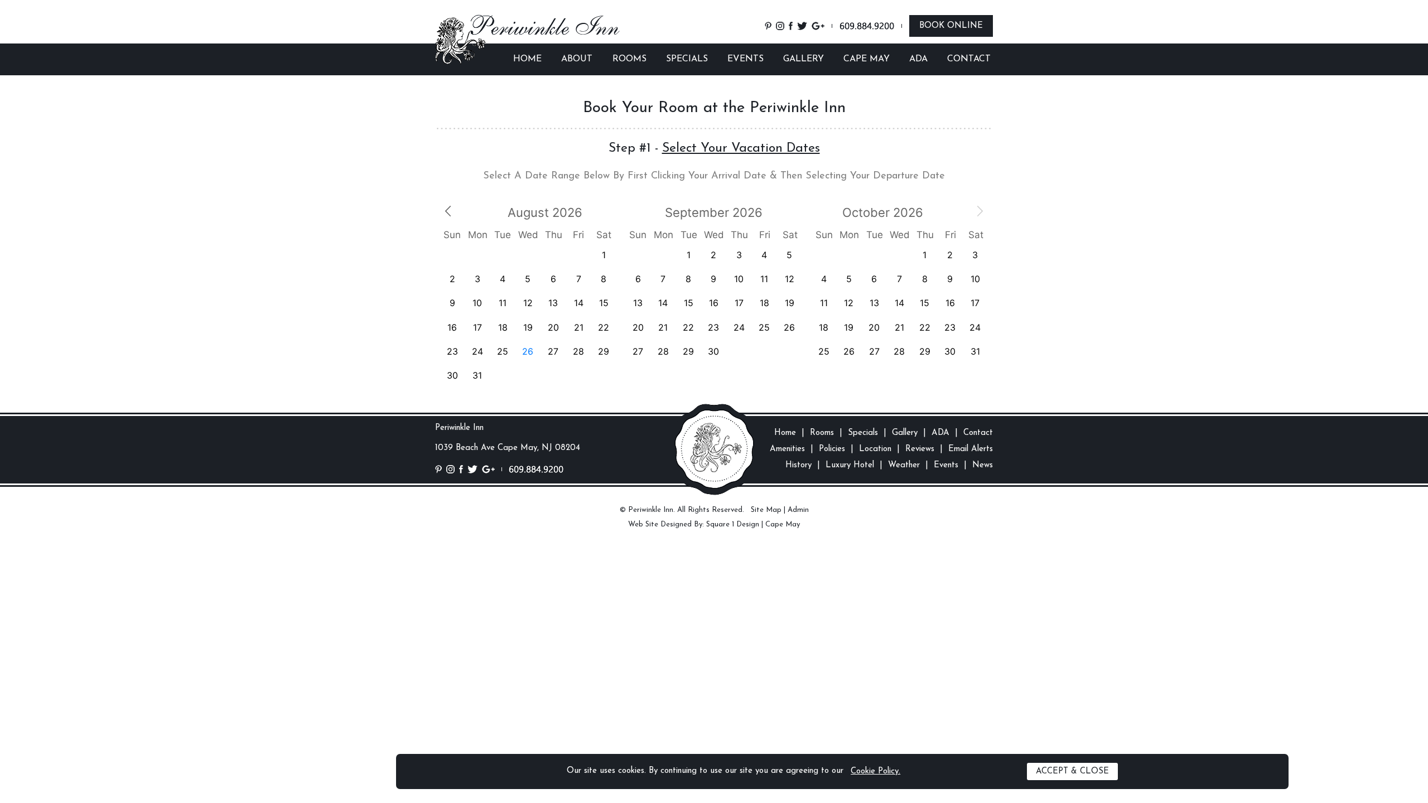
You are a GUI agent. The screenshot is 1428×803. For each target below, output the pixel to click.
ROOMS (629, 59)
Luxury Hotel (850, 465)
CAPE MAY (866, 59)
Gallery (905, 433)
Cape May (782, 524)
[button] (448, 210)
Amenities (787, 449)
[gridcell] (528, 352)
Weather (904, 465)
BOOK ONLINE (951, 26)
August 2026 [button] (545, 212)
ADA (918, 59)
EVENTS (745, 59)
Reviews (919, 449)
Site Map (766, 510)
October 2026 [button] (882, 212)
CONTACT (969, 59)
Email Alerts (970, 449)
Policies (832, 449)
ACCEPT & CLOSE (1072, 771)
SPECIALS (687, 59)
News (982, 465)
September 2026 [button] (714, 212)
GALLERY (803, 59)
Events (946, 465)
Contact (978, 433)
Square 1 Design (732, 524)
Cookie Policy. (875, 771)
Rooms (822, 433)
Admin (798, 510)
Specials (863, 433)
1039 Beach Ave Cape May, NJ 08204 (507, 448)
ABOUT (576, 59)
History (798, 465)
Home (785, 433)
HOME (527, 59)
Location (875, 449)
